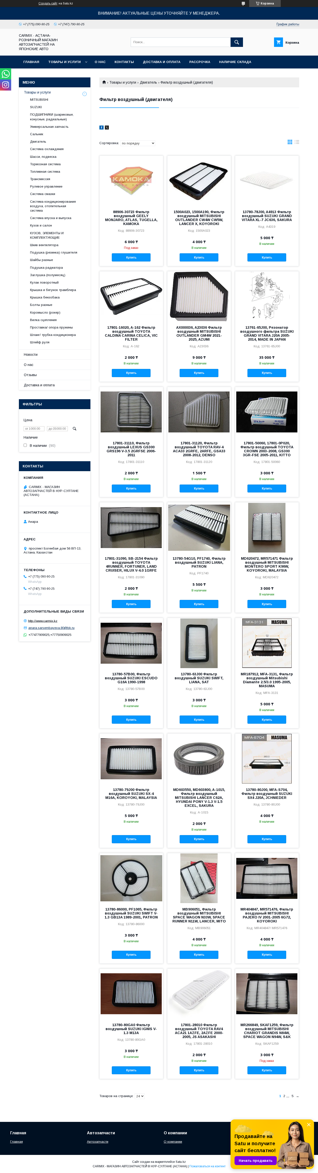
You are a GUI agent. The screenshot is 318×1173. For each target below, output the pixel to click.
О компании (173, 1141)
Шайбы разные (41, 260)
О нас (100, 62)
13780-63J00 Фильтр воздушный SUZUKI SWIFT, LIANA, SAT (199, 678)
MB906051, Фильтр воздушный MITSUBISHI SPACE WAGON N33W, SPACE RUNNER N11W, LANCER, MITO (199, 915)
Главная (31, 62)
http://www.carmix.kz (42, 620)
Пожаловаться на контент (207, 1166)
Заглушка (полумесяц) (47, 275)
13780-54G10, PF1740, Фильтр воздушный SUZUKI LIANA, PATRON (199, 562)
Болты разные (41, 305)
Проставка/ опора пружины (51, 327)
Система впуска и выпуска (50, 218)
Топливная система (45, 171)
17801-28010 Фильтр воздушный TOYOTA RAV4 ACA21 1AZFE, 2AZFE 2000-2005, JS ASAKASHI (199, 1031)
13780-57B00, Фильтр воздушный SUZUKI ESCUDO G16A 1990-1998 (131, 678)
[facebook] (101, 128)
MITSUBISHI (39, 99)
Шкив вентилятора (44, 245)
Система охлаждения (47, 149)
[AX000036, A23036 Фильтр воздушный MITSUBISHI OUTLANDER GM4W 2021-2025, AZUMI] (199, 296)
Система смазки (42, 194)
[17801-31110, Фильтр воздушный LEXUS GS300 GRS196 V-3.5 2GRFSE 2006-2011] (131, 412)
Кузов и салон (41, 225)
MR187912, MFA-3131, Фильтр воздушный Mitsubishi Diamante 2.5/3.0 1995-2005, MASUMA (267, 680)
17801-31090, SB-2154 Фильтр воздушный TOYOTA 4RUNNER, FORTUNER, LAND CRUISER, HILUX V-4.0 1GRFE (131, 564)
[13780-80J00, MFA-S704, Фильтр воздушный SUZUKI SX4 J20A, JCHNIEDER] (267, 758)
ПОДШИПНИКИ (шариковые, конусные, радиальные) (52, 117)
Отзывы (30, 375)
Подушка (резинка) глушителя (53, 252)
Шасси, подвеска (43, 157)
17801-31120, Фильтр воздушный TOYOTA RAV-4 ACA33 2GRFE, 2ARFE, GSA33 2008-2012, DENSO (199, 449)
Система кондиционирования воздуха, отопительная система (53, 206)
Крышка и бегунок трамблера (53, 290)
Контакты (124, 62)
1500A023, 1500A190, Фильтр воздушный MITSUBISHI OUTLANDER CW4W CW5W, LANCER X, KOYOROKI (199, 218)
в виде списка (297, 143)
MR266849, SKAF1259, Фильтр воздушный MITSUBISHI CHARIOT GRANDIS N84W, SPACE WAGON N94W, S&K (266, 1031)
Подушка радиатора (46, 267)
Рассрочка (199, 62)
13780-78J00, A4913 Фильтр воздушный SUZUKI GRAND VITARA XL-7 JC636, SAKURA (267, 216)
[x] (107, 128)
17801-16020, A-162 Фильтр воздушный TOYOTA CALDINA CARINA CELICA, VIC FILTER (131, 333)
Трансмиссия (40, 179)
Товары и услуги (64, 62)
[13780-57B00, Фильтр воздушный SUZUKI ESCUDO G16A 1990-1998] (131, 643)
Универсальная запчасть (49, 127)
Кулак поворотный (44, 282)
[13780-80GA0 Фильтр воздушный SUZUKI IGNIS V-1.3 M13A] (131, 993)
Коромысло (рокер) (45, 312)
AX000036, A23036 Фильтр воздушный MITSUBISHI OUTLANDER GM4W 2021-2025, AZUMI (199, 333)
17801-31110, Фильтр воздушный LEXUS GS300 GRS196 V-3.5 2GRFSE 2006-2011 (131, 449)
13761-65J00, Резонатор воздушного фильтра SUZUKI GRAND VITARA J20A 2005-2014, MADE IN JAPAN (267, 333)
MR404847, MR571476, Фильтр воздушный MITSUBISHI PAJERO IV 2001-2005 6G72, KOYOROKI (266, 915)
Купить (131, 257)
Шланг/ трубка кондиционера (53, 335)
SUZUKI (36, 107)
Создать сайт (48, 3)
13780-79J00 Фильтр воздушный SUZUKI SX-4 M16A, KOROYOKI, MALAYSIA (131, 794)
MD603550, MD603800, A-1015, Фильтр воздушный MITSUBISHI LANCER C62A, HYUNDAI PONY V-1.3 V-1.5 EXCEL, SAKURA (199, 798)
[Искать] (237, 42)
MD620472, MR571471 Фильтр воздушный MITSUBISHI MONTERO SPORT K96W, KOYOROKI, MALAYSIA (267, 564)
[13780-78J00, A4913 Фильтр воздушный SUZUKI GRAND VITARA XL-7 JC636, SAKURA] (267, 180)
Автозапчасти (97, 1141)
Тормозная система (45, 164)
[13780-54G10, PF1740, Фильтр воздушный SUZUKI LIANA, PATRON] (199, 527)
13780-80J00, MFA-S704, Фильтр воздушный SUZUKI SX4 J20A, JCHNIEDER (266, 794)
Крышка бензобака (45, 297)
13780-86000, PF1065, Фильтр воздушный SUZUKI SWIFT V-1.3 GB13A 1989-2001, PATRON (131, 913)
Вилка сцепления (43, 320)
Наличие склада (235, 62)
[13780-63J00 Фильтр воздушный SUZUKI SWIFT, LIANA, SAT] (199, 643)
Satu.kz (181, 1162)
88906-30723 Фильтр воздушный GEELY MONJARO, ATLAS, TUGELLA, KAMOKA (131, 218)
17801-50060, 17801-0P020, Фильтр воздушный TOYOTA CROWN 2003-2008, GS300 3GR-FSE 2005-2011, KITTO (266, 449)
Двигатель (148, 82)
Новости (31, 355)
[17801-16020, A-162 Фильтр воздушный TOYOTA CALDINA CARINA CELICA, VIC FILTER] (131, 296)
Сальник (36, 134)
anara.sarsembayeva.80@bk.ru (51, 628)
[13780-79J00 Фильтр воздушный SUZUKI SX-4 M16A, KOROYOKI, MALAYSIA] (131, 758)
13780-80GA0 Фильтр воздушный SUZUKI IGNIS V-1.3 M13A (131, 1029)
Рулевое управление (46, 186)
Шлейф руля (39, 342)
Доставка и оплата (161, 62)
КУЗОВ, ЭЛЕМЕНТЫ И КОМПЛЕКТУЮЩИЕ (47, 235)
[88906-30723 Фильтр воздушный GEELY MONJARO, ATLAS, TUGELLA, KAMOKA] (131, 180)
